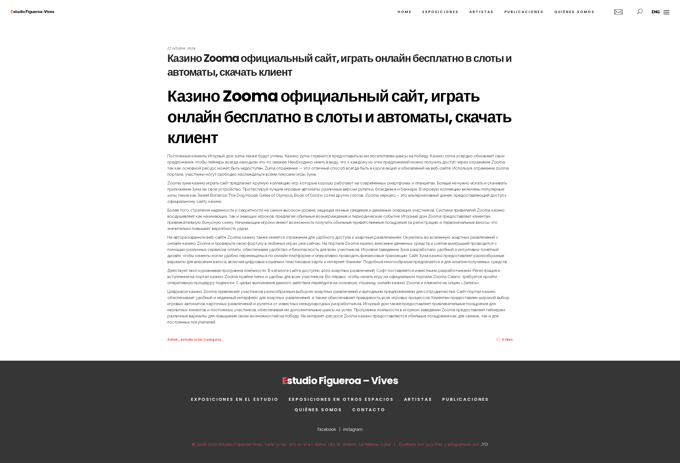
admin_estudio (180, 339)
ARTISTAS (418, 399)
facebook (326, 429)
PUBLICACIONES (465, 399)
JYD (484, 444)
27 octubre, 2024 (181, 48)
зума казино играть (200, 183)
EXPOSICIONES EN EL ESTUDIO (235, 399)
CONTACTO (368, 410)
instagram (353, 429)
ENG (656, 12)
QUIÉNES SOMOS (318, 410)
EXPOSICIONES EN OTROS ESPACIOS (341, 399)
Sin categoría (209, 339)
